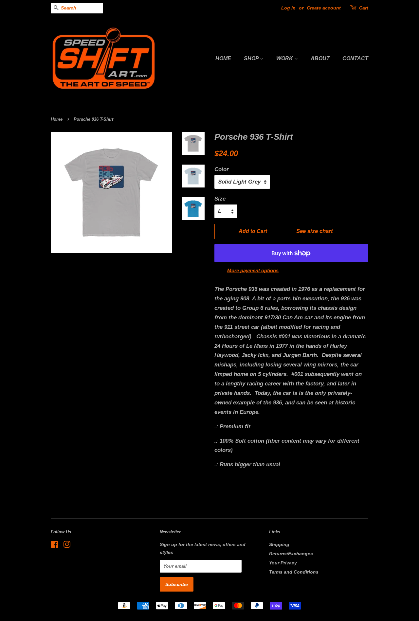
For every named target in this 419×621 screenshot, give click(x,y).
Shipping (279, 544)
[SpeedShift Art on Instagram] (66, 545)
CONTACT (355, 58)
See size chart (313, 231)
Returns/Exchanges (291, 553)
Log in (288, 7)
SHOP (252, 58)
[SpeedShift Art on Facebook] (54, 545)
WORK (285, 58)
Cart (363, 7)
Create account (324, 7)
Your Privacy (283, 562)
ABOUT (320, 58)
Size (220, 199)
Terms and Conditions (294, 572)
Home (57, 119)
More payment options (253, 270)
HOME (223, 58)
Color (221, 169)
